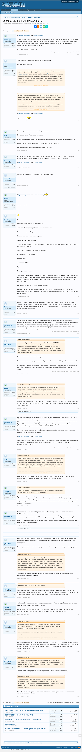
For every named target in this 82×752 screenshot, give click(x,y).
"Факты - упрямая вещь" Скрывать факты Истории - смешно (25, 729)
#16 (78, 578)
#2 (78, 121)
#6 (78, 205)
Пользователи (43, 10)
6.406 (14, 312)
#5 (78, 185)
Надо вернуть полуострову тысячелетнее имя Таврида (24, 710)
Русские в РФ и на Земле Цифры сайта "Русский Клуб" (24, 719)
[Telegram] (41, 26)
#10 (78, 374)
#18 (78, 614)
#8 (78, 313)
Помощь (66, 747)
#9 (78, 333)
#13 (78, 481)
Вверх (75, 747)
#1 (78, 54)
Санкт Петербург (11, 187)
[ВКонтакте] (35, 26)
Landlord (7, 179)
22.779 (13, 349)
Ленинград (13, 75)
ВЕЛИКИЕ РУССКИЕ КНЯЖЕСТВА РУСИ (19, 715)
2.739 (14, 166)
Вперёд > (26, 30)
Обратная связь (59, 747)
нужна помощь (10, 724)
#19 (78, 651)
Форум (14, 10)
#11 (78, 408)
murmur (6, 65)
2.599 (14, 184)
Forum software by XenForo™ (16, 749)
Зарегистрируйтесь (24, 35)
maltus (6, 135)
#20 (78, 696)
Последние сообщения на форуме (28, 10)
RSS (79, 747)
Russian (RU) (5, 747)
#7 (78, 296)
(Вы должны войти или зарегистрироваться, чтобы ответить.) (63, 702)
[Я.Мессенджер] (46, 26)
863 (14, 141)
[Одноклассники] (38, 26)
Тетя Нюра (39, 23)
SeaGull (6, 307)
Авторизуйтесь (38, 35)
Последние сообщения (9, 12)
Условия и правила (75, 749)
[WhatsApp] (44, 26)
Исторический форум (17, 23)
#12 (78, 449)
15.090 (13, 45)
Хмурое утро (8, 161)
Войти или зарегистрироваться (70, 1)
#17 (78, 597)
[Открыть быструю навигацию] (77, 17)
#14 (78, 506)
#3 (78, 150)
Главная (7, 10)
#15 (78, 525)
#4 (78, 167)
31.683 (13, 71)
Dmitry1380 (7, 344)
